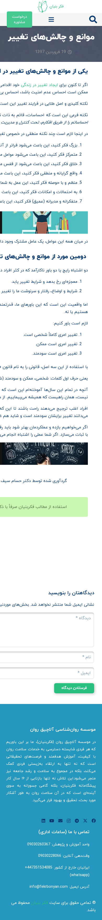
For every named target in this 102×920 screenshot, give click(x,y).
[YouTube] (51, 821)
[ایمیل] (60, 821)
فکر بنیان (39, 903)
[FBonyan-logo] (51, 6)
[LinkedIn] (43, 821)
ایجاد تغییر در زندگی (39, 85)
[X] (85, 821)
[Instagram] (69, 821)
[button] (93, 19)
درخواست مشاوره (19, 19)
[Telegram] (77, 821)
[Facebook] (94, 821)
